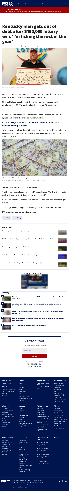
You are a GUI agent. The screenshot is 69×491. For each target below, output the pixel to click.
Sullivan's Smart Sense (25, 398)
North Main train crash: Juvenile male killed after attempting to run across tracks (25, 255)
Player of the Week (24, 426)
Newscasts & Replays (8, 389)
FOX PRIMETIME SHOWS (7, 451)
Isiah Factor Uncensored (40, 409)
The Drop (5, 440)
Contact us (22, 440)
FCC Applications (24, 472)
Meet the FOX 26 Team (24, 443)
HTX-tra (57, 437)
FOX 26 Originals (57, 407)
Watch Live (6, 380)
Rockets (21, 413)
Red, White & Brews (60, 413)
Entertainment (8, 437)
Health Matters (58, 389)
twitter (59, 481)
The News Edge (41, 414)
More (43, 4)
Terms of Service (35, 366)
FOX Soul (4, 395)
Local (21, 383)
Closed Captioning (24, 470)
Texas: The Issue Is (42, 425)
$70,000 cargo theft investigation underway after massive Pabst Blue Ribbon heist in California (29, 239)
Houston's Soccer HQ (60, 428)
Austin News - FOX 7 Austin (43, 387)
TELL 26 (4, 387)
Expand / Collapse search (66, 4)
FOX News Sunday (24, 396)
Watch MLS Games (42, 466)
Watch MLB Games (42, 448)
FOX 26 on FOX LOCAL (6, 384)
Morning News (60, 380)
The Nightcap (40, 412)
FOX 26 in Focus (58, 415)
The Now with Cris (7, 442)
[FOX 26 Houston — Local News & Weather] (8, 4)
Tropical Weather (7, 414)
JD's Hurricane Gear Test (7, 417)
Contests (4, 454)
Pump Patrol (5, 425)
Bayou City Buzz (41, 427)
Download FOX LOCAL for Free (32, 273)
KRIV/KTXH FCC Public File (25, 466)
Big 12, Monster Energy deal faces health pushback (29, 325)
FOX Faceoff (57, 417)
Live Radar (5, 408)
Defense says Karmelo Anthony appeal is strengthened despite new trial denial (24, 231)
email (66, 481)
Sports (22, 406)
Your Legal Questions (60, 399)
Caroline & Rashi (59, 411)
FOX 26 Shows (42, 406)
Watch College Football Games (41, 445)
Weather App (6, 422)
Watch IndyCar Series (43, 454)
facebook (55, 481)
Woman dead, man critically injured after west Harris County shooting (22, 263)
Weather (5, 406)
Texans (21, 411)
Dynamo (21, 417)
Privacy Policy (36, 365)
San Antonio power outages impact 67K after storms (17, 247)
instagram (62, 481)
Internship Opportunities (23, 458)
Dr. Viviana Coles (59, 385)
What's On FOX (23, 450)
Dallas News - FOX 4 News (43, 384)
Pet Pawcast (57, 424)
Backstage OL (6, 444)
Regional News (43, 380)
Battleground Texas (42, 433)
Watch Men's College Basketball (43, 457)
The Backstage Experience (6, 447)
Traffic (4, 420)
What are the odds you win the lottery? (15, 178)
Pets (55, 392)
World (21, 389)
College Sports (23, 415)
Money (21, 394)
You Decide (22, 392)
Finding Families (58, 387)
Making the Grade (59, 383)
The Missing (57, 426)
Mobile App (22, 461)
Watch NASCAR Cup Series (42, 451)
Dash (20, 419)
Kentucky (17, 218)
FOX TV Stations (17, 46)
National (21, 387)
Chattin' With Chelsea (43, 417)
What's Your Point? (42, 419)
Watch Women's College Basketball (42, 460)
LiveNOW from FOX (8, 391)
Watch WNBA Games (43, 464)
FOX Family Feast (59, 401)
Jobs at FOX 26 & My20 (24, 455)
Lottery (24, 46)
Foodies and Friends (60, 421)
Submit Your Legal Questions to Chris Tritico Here (59, 395)
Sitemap (21, 400)
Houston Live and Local (42, 430)
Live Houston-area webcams (7, 411)
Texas (21, 385)
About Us (23, 437)
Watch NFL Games (42, 442)
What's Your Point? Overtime (42, 421)
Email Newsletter (24, 452)
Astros (21, 408)
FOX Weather (6, 427)
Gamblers (22, 421)
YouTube (4, 393)
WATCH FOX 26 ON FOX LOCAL (25, 446)
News (21, 380)
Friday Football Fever (25, 424)
